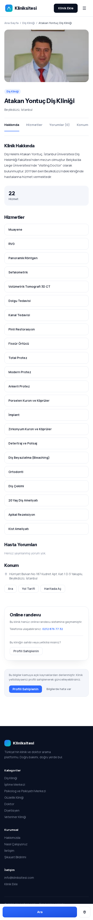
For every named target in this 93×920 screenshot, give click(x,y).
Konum (82, 124)
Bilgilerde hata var (58, 689)
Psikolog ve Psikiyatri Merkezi (25, 791)
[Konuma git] (84, 912)
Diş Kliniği (28, 23)
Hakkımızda (12, 838)
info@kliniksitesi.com (19, 878)
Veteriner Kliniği (15, 817)
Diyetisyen (11, 810)
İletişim (9, 851)
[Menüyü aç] (84, 8)
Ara (10, 589)
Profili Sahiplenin (26, 651)
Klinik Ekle (65, 8)
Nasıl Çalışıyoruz (15, 844)
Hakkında (11, 124)
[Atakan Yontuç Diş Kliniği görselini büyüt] (46, 56)
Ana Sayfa (11, 23)
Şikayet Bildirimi (15, 857)
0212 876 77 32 (52, 629)
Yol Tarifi (28, 589)
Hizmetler (34, 124)
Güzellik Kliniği (14, 797)
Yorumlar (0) (59, 124)
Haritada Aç (52, 589)
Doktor (9, 804)
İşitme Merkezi (14, 784)
